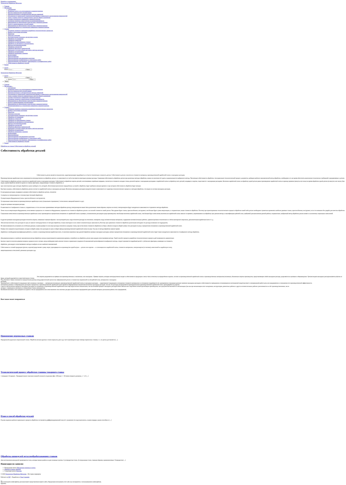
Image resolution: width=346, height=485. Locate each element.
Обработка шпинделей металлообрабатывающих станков (29, 456)
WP (9, 477)
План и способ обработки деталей (17, 416)
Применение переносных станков (17, 336)
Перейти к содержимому (8, 1)
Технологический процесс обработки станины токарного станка (32, 372)
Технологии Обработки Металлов (15, 474)
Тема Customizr (24, 477)
